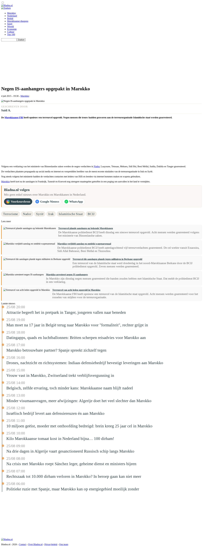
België (10, 18)
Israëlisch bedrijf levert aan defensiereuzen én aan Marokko (55, 413)
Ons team (63, 544)
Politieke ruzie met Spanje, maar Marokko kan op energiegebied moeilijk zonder (72, 489)
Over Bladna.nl (35, 544)
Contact (22, 544)
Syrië (39, 214)
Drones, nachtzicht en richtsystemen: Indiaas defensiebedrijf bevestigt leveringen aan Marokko (84, 363)
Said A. (6, 110)
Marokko (11, 13)
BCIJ (91, 214)
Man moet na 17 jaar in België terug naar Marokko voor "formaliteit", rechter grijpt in (77, 325)
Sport (9, 24)
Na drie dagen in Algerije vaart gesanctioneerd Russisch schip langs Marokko (70, 451)
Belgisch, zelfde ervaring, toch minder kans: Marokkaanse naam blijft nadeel (69, 388)
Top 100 (11, 34)
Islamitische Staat (71, 214)
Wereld (10, 26)
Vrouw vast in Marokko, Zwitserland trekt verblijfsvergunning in (60, 375)
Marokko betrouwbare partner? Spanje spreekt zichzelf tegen (56, 350)
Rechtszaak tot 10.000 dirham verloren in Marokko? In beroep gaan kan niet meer (73, 476)
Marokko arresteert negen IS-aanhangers (67, 274)
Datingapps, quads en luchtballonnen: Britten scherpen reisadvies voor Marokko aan (76, 337)
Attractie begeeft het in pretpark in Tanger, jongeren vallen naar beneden (66, 312)
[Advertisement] (90, 62)
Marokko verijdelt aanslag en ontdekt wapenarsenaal (84, 243)
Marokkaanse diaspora (17, 21)
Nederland (12, 16)
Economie (12, 29)
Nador (97, 166)
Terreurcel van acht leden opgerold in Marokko (76, 290)
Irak (51, 214)
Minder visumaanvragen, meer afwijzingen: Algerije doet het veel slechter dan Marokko (78, 401)
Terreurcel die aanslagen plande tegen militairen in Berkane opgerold (107, 259)
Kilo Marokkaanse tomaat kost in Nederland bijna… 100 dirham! (60, 438)
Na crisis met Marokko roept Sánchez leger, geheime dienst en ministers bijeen (71, 464)
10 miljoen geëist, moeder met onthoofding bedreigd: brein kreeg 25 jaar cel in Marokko (79, 426)
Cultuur (10, 32)
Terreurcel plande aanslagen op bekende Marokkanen (85, 228)
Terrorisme (10, 214)
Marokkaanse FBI (14, 117)
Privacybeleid (50, 544)
